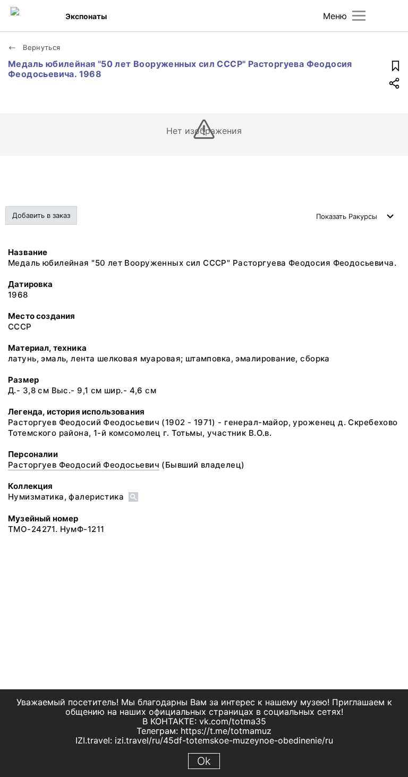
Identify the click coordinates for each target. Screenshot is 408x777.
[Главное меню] (359, 15)
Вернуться (41, 47)
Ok (204, 761)
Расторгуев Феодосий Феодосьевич (83, 465)
